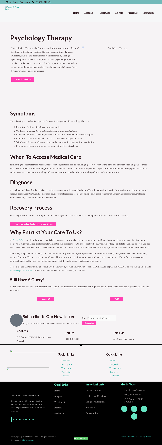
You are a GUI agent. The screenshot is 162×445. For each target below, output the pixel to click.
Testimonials (148, 12)
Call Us (69, 333)
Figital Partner (28, 440)
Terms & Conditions (129, 437)
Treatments (105, 12)
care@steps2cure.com (21, 270)
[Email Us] (109, 334)
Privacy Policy (145, 437)
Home (76, 12)
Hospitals (88, 12)
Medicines (133, 12)
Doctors (119, 12)
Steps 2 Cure (19, 240)
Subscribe (89, 323)
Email (85, 318)
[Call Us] (61, 334)
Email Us (118, 333)
